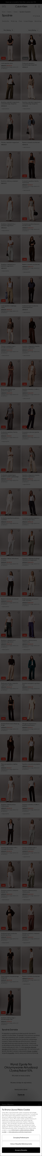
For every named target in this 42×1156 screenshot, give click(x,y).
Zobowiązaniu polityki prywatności (20, 1132)
